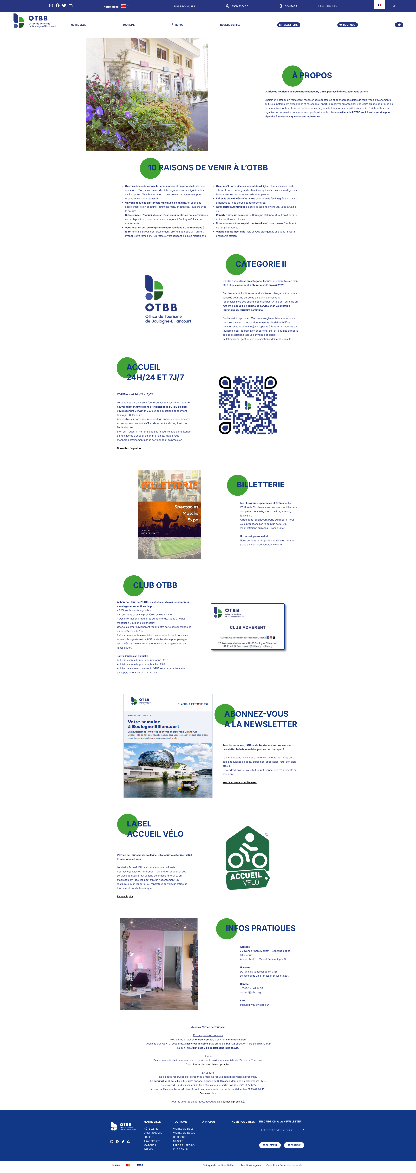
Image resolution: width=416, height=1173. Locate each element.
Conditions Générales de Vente (284, 1165)
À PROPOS (177, 24)
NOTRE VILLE (78, 24)
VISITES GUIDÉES (183, 1128)
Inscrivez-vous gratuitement (240, 782)
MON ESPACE (240, 6)
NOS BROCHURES (184, 6)
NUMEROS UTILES (230, 24)
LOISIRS (148, 1137)
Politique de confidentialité (218, 1165)
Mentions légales (251, 1165)
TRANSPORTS (152, 1141)
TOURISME (129, 24)
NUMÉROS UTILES (243, 1121)
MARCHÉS (150, 1145)
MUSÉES (178, 1141)
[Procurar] (394, 6)
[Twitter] (64, 5)
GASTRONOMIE (153, 1132)
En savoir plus (125, 896)
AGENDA (149, 1149)
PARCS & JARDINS (184, 1145)
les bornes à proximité (231, 1101)
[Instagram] (51, 5)
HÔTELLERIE (151, 1128)
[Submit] (303, 1131)
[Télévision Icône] (70, 5)
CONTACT (291, 6)
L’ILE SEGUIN (180, 1149)
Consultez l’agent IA (129, 448)
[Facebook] (57, 5)
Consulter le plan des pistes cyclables (208, 1064)
